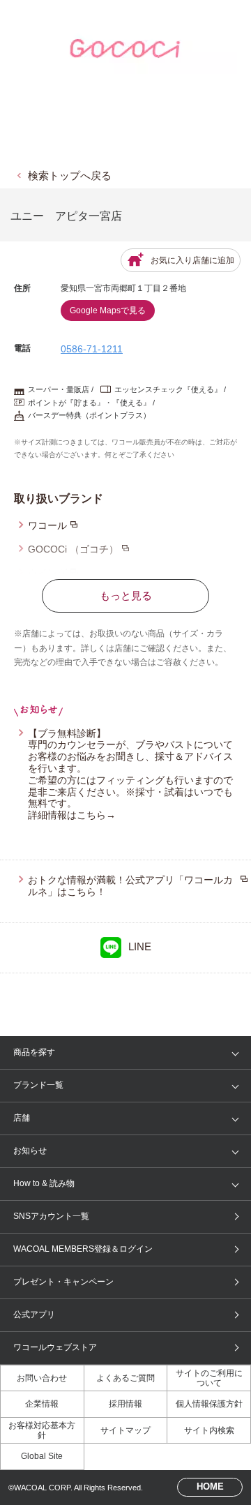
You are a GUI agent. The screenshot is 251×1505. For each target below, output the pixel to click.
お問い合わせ (42, 1378)
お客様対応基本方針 (41, 1430)
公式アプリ (34, 1314)
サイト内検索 (209, 1430)
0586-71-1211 (92, 348)
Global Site (42, 1456)
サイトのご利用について (209, 1378)
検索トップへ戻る (70, 175)
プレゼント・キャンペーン (63, 1282)
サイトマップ (125, 1430)
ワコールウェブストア (55, 1347)
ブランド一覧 (38, 1085)
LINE (139, 946)
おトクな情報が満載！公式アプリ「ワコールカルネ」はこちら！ (130, 885)
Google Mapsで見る (108, 310)
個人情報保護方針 (209, 1404)
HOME (210, 1486)
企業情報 (42, 1404)
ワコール (47, 525)
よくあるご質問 (125, 1378)
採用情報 (125, 1404)
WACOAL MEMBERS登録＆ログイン (83, 1249)
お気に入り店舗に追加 (192, 260)
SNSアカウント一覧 (51, 1216)
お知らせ (30, 1150)
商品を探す (34, 1052)
